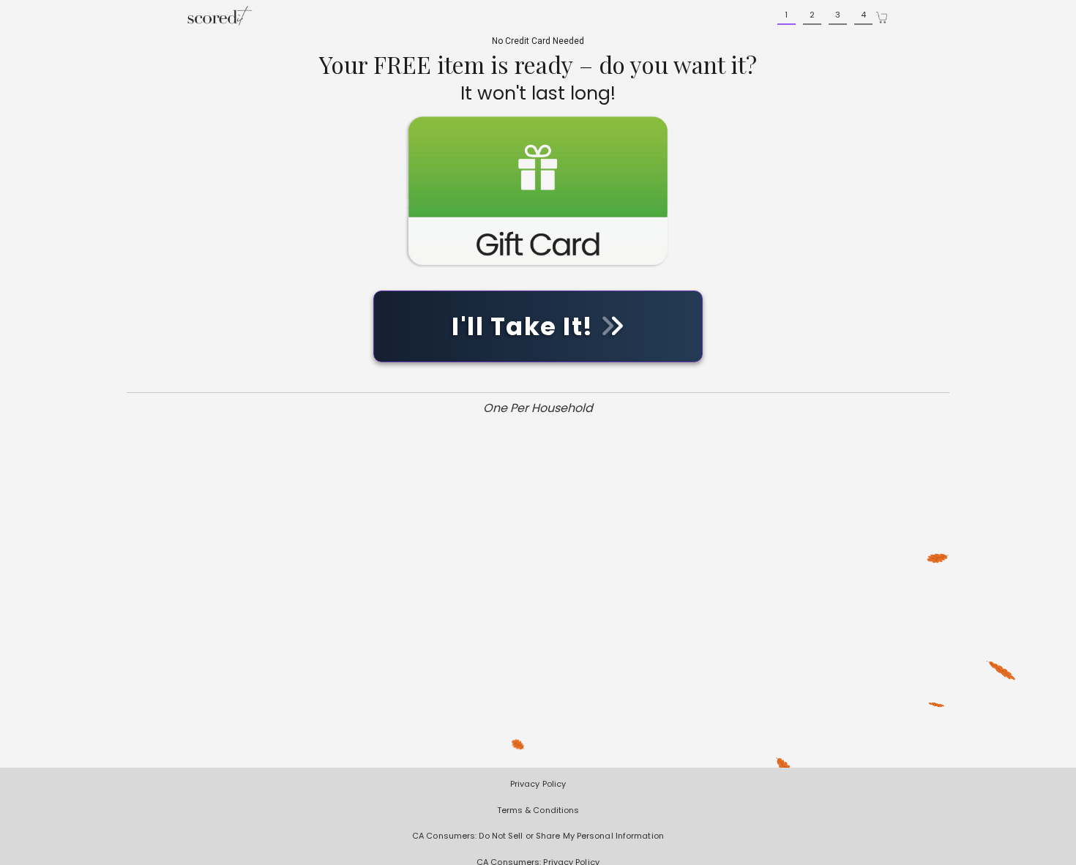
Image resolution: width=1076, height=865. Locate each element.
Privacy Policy (538, 784)
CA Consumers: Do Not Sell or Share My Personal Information (538, 836)
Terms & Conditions (538, 810)
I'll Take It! (525, 326)
